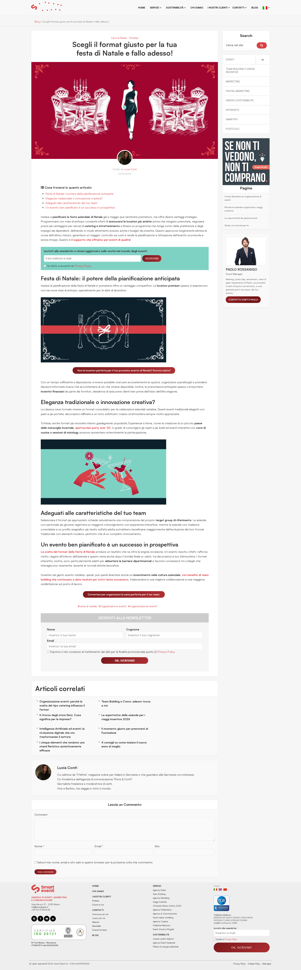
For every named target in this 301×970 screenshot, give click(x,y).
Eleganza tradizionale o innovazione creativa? (74, 198)
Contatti (238, 7)
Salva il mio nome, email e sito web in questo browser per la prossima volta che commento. (95, 862)
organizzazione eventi (143, 606)
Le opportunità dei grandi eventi (240, 218)
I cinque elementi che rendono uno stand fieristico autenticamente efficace (62, 746)
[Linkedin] (53, 918)
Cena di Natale (119, 37)
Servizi (157, 886)
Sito (157, 846)
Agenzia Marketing (161, 898)
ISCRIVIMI (151, 258)
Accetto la (220, 939)
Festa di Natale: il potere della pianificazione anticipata (79, 193)
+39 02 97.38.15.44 (40, 909)
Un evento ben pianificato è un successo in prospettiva (80, 207)
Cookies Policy (254, 963)
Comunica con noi (100, 914)
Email (99, 846)
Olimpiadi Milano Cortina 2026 (167, 906)
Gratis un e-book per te (236, 225)
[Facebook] (40, 918)
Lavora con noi (98, 918)
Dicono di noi (98, 904)
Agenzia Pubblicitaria (162, 909)
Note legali (266, 963)
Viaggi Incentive (160, 902)
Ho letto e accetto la (60, 266)
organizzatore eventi (113, 606)
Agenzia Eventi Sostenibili (164, 943)
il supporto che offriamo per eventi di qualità (100, 239)
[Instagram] (34, 918)
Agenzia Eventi (159, 890)
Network (95, 922)
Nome (39, 846)
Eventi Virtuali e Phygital (163, 929)
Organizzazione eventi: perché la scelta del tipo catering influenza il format (62, 705)
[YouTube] (47, 918)
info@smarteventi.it (39, 907)
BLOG (95, 935)
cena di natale (88, 606)
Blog (254, 7)
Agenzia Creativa (160, 921)
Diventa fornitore (99, 930)
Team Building (159, 894)
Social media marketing (163, 917)
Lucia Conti (130, 169)
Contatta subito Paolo (243, 299)
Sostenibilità (161, 934)
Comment (41, 814)
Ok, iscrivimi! (125, 660)
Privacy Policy (83, 266)
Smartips (134, 37)
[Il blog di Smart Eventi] (46, 7)
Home (141, 7)
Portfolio (95, 901)
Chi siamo (196, 7)
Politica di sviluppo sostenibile (165, 946)
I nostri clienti (218, 7)
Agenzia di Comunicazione (165, 913)
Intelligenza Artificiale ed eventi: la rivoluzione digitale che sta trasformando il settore (62, 732)
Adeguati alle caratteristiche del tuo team (71, 203)
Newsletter (96, 926)
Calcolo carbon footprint (163, 939)
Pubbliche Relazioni (161, 925)
